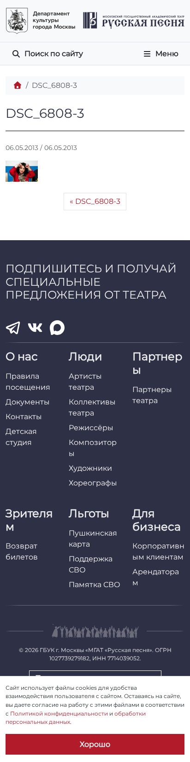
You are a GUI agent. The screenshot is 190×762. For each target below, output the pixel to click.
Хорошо (95, 744)
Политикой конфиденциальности (59, 713)
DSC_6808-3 (97, 201)
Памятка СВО (94, 584)
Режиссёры (91, 427)
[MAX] (57, 327)
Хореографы (93, 483)
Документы (28, 402)
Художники (90, 468)
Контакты (24, 416)
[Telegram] (13, 328)
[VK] (35, 327)
